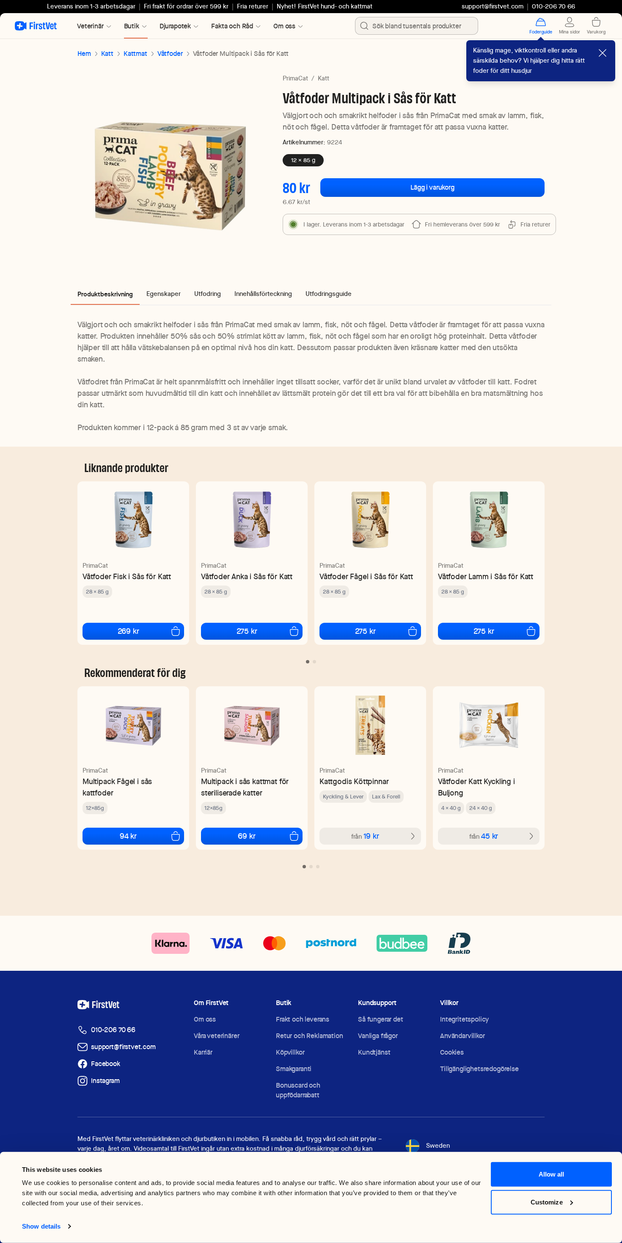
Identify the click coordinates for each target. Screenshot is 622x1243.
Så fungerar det (380, 1019)
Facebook (105, 1063)
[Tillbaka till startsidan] (36, 26)
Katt (107, 53)
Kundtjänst (374, 1052)
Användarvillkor (462, 1035)
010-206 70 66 (113, 1029)
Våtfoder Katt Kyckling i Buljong (476, 787)
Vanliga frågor (378, 1035)
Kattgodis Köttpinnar (353, 781)
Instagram (105, 1080)
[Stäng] (602, 53)
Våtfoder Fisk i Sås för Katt (127, 576)
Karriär (203, 1052)
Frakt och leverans (302, 1019)
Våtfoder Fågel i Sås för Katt (366, 576)
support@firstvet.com (492, 6)
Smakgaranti (293, 1068)
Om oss (205, 1019)
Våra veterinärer (216, 1035)
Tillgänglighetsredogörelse (479, 1068)
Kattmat (135, 53)
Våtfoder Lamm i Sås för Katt (485, 576)
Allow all (551, 1174)
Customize (547, 1201)
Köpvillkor (290, 1052)
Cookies (452, 1052)
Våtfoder (170, 53)
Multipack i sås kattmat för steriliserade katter (245, 787)
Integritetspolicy (464, 1019)
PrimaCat (295, 78)
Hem (84, 53)
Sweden (438, 1145)
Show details (41, 1226)
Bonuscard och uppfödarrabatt (298, 1090)
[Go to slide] (307, 661)
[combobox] (416, 26)
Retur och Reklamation (309, 1035)
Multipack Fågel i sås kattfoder (117, 787)
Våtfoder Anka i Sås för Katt (246, 576)
